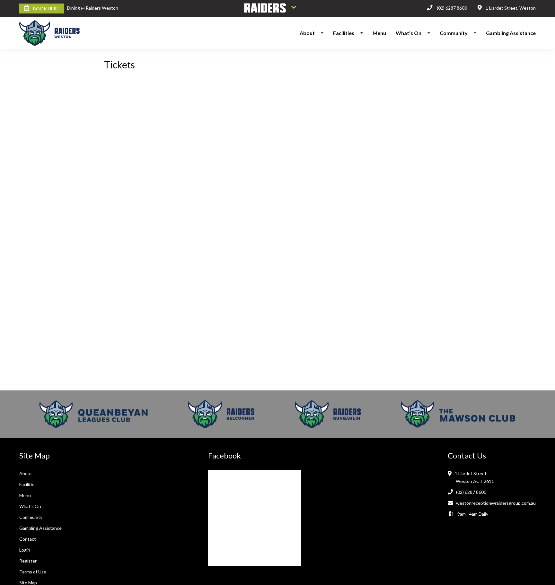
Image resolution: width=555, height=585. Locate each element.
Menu (379, 33)
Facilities (343, 33)
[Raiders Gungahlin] (328, 414)
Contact (27, 539)
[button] (324, 33)
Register (28, 560)
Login (24, 550)
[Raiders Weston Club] (54, 33)
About (307, 33)
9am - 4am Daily (472, 514)
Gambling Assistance (511, 33)
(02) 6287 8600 (452, 8)
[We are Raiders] (270, 8)
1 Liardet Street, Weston (511, 8)
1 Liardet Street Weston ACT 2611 (475, 477)
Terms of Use (32, 571)
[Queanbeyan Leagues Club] (93, 414)
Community (454, 33)
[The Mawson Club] (458, 414)
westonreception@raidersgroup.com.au (496, 503)
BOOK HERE (46, 8)
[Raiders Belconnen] (221, 414)
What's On (408, 33)
